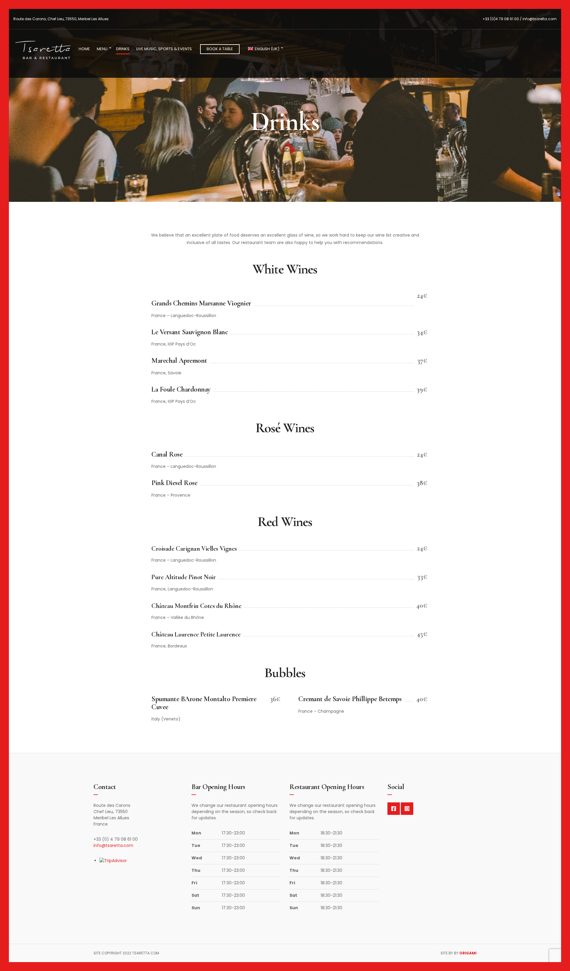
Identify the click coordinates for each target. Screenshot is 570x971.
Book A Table (220, 49)
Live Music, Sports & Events (164, 49)
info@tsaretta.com (113, 845)
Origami (467, 953)
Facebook (393, 808)
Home (84, 49)
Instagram (407, 808)
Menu (102, 49)
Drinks (122, 49)
